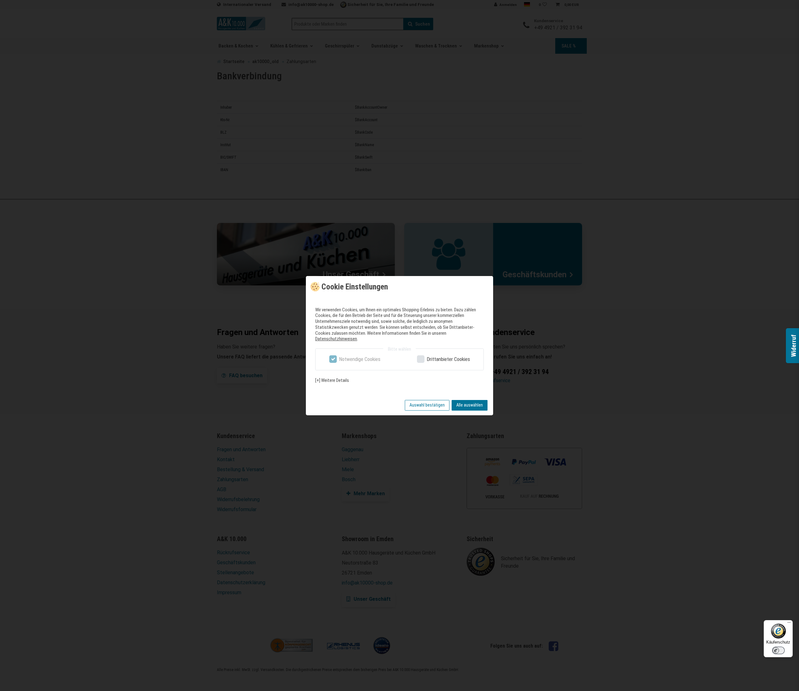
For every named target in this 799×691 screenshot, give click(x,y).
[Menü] (789, 624)
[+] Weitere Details (332, 380)
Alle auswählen (469, 404)
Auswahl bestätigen (427, 404)
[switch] (778, 650)
